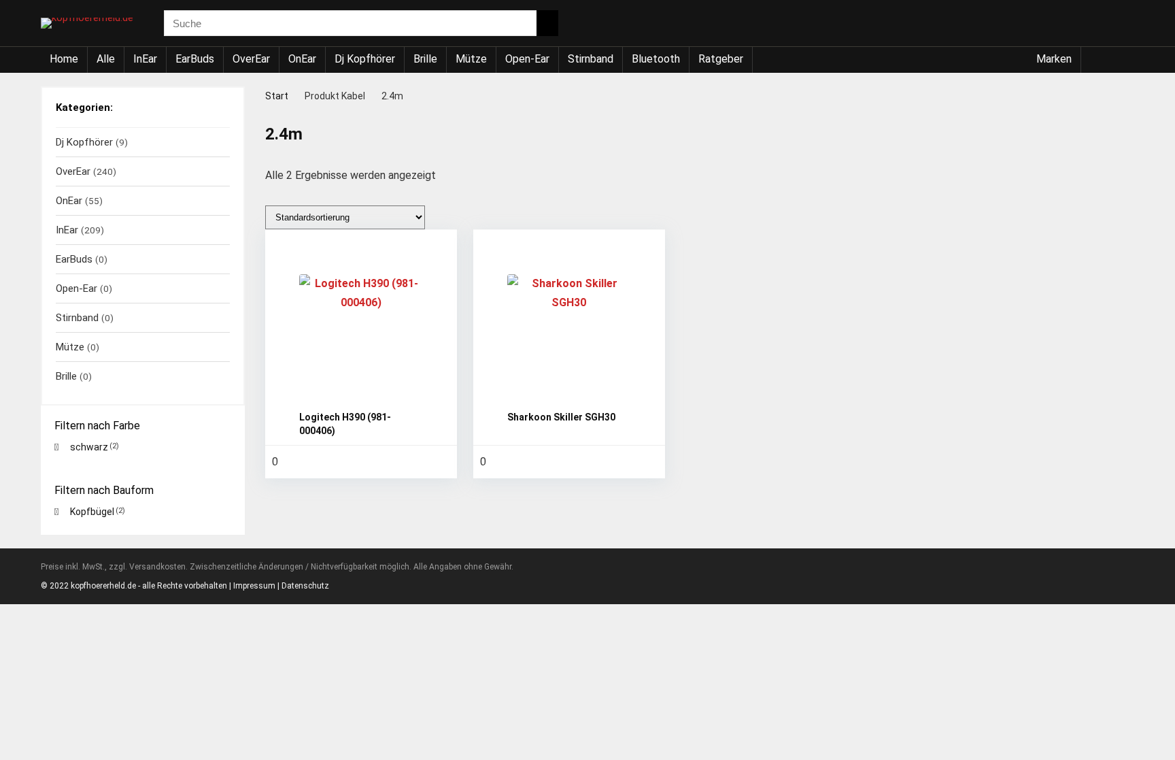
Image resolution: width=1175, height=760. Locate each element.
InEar (145, 58)
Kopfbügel (92, 511)
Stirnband (590, 58)
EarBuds (194, 58)
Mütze (471, 58)
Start (276, 95)
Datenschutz (305, 586)
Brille (425, 58)
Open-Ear (527, 58)
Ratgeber (720, 58)
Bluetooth (656, 58)
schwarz (89, 447)
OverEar (251, 58)
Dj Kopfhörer (365, 58)
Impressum (254, 586)
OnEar (302, 58)
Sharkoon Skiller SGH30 (561, 417)
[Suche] (547, 23)
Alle (106, 58)
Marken (1054, 58)
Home (64, 58)
